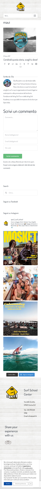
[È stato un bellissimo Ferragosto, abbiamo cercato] (20, 283)
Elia (12, 76)
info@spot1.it (32, 416)
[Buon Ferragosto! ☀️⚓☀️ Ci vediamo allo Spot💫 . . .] (20, 354)
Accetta (8, 483)
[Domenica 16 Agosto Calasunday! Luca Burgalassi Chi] (20, 319)
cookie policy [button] (29, 468)
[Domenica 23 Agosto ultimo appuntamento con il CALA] (20, 248)
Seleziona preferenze (20, 483)
